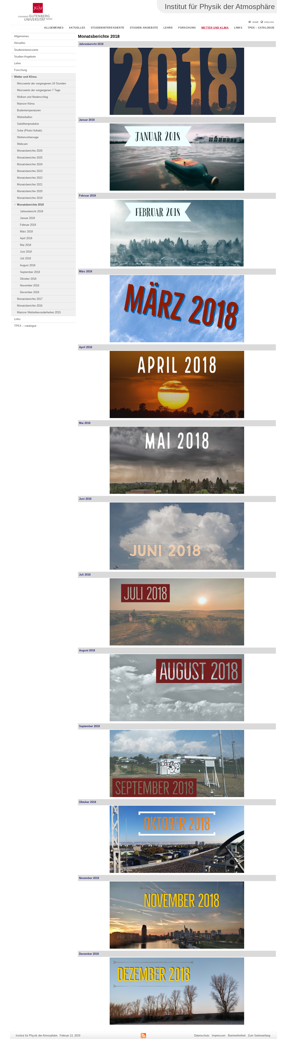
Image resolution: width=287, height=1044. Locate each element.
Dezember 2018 (29, 292)
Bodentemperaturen (29, 110)
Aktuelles (77, 27)
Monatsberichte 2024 (29, 164)
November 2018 (29, 285)
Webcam (22, 144)
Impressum (218, 1035)
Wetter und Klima (215, 27)
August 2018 (27, 265)
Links (238, 27)
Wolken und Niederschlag (32, 96)
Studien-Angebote (144, 27)
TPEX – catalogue (261, 27)
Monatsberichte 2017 (29, 298)
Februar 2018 (28, 224)
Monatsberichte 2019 (29, 197)
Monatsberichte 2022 (29, 177)
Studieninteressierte (107, 27)
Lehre (168, 27)
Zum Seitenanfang (259, 1035)
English (269, 22)
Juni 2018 (26, 251)
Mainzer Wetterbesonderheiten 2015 (39, 312)
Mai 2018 (25, 245)
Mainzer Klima (25, 103)
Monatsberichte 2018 (30, 204)
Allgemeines (54, 27)
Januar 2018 (27, 218)
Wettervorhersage (27, 137)
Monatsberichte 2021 (29, 184)
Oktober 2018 (28, 278)
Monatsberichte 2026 (29, 150)
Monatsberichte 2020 (29, 191)
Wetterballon (24, 117)
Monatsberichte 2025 (29, 157)
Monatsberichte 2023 (29, 171)
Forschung (187, 27)
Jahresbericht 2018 (31, 211)
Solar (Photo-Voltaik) (29, 130)
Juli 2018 (25, 258)
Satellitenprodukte (28, 123)
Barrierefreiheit (237, 1035)
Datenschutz (201, 1035)
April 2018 (26, 238)
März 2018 (26, 231)
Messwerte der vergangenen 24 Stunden (41, 83)
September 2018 (30, 272)
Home (255, 22)
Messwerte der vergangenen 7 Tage (38, 90)
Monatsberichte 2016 (29, 305)
